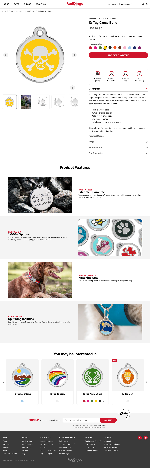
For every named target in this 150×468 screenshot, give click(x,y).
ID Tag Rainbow (57, 394)
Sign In (146, 4)
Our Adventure (27, 441)
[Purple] (139, 47)
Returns (6, 447)
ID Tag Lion (127, 394)
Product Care (95, 147)
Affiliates (25, 450)
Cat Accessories (46, 444)
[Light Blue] (129, 47)
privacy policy (102, 425)
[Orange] (114, 47)
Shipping (6, 444)
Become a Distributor (112, 444)
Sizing (5, 450)
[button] (114, 4)
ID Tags (43, 447)
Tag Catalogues (46, 454)
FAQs (5, 441)
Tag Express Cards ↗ (93, 441)
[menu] (26, 4)
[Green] (100, 47)
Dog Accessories (46, 441)
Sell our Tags (64, 454)
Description (94, 89)
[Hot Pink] (95, 47)
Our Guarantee (96, 153)
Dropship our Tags (111, 450)
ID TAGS (10, 11)
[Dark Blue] (134, 47)
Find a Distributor (65, 450)
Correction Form (91, 447)
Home (3, 11)
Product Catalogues (48, 450)
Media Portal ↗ (65, 447)
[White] (57, 401)
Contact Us (108, 441)
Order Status (90, 444)
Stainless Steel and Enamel (25, 11)
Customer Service (91, 450)
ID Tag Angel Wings (92, 394)
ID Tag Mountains (22, 394)
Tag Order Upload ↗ (67, 444)
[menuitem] (7, 4)
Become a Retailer (111, 447)
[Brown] (119, 47)
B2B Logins (63, 441)
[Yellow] (105, 48)
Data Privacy (26, 447)
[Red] (90, 47)
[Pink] (124, 47)
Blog (23, 454)
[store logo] (75, 4)
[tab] (118, 88)
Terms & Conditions (10, 454)
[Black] (110, 47)
